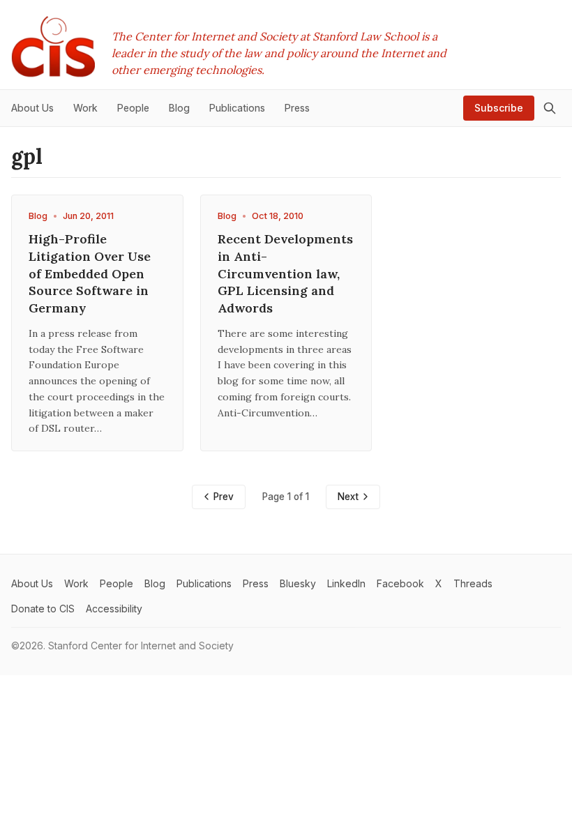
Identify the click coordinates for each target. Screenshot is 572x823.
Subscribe (498, 108)
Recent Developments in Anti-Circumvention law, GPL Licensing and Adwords (285, 273)
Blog (38, 216)
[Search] (550, 108)
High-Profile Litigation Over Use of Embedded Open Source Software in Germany (90, 273)
